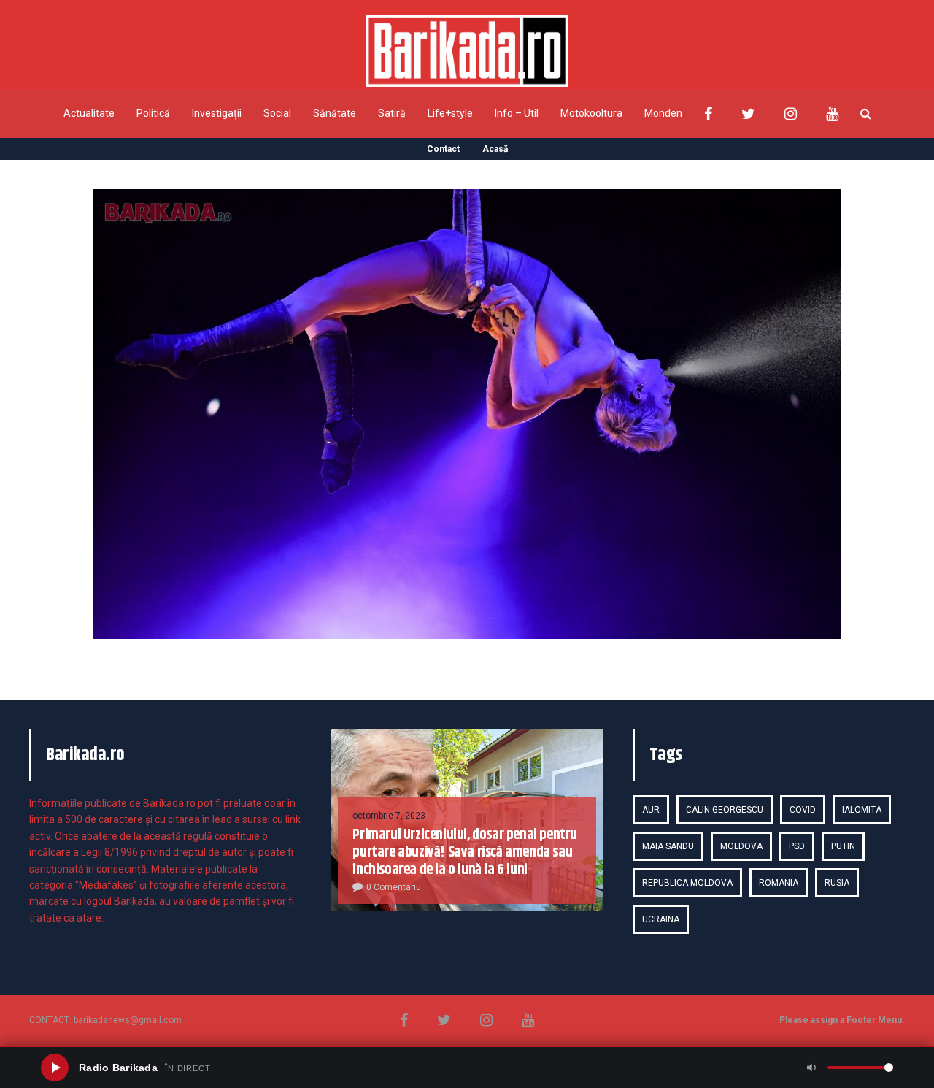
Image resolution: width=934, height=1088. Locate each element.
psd (797, 846)
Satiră (392, 113)
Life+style (450, 113)
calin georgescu (724, 810)
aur (651, 810)
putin (843, 846)
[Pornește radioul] (55, 1067)
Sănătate (334, 113)
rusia (837, 883)
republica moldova (687, 883)
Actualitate (89, 113)
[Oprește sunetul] (811, 1067)
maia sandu (668, 846)
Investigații (217, 113)
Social (277, 113)
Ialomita (861, 810)
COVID (803, 810)
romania (778, 883)
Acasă (495, 149)
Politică (153, 113)
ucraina (660, 919)
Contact (443, 149)
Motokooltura (591, 113)
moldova (741, 846)
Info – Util (517, 113)
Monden (663, 113)
